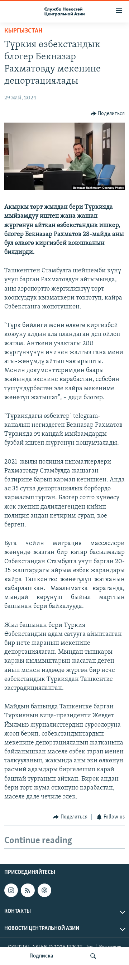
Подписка (41, 956)
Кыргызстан (23, 31)
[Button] (108, 113)
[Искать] (93, 956)
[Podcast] (44, 890)
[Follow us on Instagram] (11, 890)
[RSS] (27, 890)
